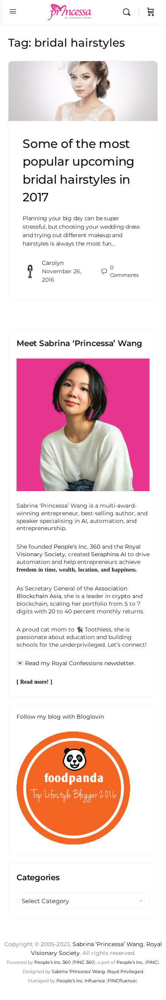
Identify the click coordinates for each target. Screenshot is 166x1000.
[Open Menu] (13, 11)
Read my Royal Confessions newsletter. (80, 663)
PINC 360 (83, 962)
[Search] (128, 12)
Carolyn (53, 262)
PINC (152, 962)
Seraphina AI (108, 554)
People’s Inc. (129, 962)
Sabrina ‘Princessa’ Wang (108, 944)
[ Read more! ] (34, 682)
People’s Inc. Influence (80, 981)
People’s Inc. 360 (77, 546)
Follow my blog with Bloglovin (60, 716)
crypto (121, 596)
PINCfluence (122, 981)
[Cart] (150, 12)
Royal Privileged (125, 971)
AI (84, 521)
